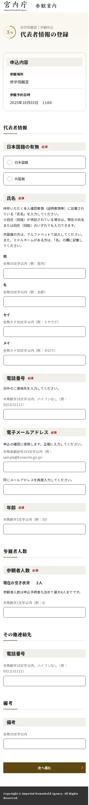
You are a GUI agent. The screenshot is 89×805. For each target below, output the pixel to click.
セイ (6, 314)
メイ (6, 342)
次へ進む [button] (44, 767)
